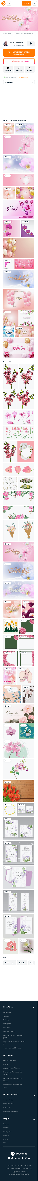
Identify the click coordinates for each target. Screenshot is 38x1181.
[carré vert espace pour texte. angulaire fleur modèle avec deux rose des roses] (10, 797)
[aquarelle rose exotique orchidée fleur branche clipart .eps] (18, 1009)
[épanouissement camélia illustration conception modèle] (9, 780)
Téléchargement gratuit (19, 53)
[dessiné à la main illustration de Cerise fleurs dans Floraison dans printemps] (18, 989)
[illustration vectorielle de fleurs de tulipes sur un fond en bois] (18, 1032)
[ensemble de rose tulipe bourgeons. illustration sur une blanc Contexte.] (18, 585)
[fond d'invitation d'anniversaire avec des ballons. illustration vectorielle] (24, 384)
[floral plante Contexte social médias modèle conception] (12, 900)
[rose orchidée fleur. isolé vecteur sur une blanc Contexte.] (12, 881)
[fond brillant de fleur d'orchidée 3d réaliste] (18, 175)
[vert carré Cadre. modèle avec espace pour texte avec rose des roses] (10, 861)
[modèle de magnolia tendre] (10, 386)
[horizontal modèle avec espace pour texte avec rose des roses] (10, 829)
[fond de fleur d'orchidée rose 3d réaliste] (9, 204)
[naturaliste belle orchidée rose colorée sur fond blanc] (8, 306)
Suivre (31, 45)
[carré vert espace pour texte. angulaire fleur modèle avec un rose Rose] (10, 813)
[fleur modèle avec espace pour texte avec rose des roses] (10, 845)
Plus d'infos (9, 81)
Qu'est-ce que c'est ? (22, 77)
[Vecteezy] (3, 3)
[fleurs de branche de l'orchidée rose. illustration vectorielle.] (10, 270)
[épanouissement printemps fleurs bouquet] (24, 778)
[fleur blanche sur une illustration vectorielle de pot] (10, 971)
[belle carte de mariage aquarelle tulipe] (12, 1064)
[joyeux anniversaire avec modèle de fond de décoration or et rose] (12, 216)
